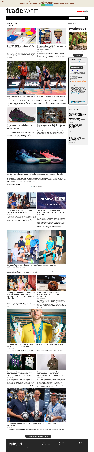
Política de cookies (63, 447)
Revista (10, 18)
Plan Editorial (45, 447)
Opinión (26, 18)
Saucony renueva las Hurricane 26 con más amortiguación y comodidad (75, 126)
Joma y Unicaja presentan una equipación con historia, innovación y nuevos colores (20, 374)
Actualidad (18, 18)
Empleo (42, 18)
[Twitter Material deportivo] (82, 442)
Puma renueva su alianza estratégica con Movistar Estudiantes (48, 294)
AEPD (72, 101)
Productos (34, 18)
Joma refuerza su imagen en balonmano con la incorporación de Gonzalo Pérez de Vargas (35, 345)
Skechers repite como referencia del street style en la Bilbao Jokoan (36, 96)
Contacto (56, 18)
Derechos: (78, 93)
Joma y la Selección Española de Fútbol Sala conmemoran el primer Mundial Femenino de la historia (21, 295)
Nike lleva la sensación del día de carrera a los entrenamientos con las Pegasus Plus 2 (77, 132)
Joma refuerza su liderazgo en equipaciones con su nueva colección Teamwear (32, 266)
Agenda (49, 18)
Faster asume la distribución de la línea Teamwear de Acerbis (51, 126)
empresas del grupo (74, 92)
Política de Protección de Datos (78, 81)
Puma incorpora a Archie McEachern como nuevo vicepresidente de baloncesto (50, 374)
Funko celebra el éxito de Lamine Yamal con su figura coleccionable (51, 48)
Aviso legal (61, 442)
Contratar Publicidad (46, 444)
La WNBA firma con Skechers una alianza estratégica (19, 211)
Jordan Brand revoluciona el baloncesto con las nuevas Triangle (35, 174)
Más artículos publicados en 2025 (38, 436)
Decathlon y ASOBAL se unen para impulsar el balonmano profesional (32, 425)
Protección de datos (63, 444)
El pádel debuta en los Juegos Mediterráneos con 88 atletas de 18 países (77, 114)
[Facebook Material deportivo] (79, 442)
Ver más (78, 55)
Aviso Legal (82, 80)
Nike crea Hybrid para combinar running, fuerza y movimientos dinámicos (77, 120)
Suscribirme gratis (76, 67)
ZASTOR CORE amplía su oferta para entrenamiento (20, 47)
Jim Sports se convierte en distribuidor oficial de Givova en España (51, 212)
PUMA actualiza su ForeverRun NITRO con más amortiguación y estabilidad (77, 139)
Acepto (42, 4)
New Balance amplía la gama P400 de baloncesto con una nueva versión (19, 127)
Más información (49, 4)
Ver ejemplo (80, 61)
